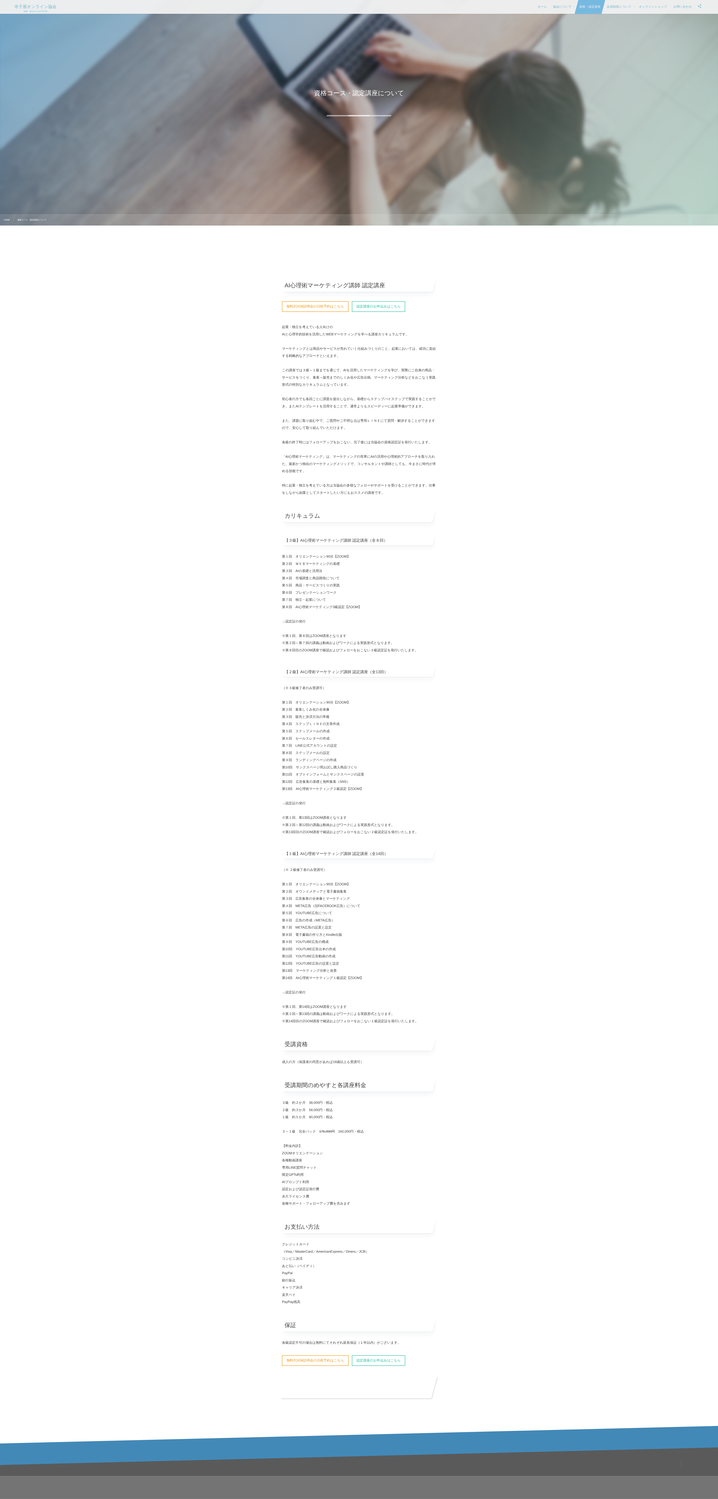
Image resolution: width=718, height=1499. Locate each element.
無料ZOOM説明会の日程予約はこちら (315, 306)
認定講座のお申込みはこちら (378, 306)
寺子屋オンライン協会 (35, 7)
